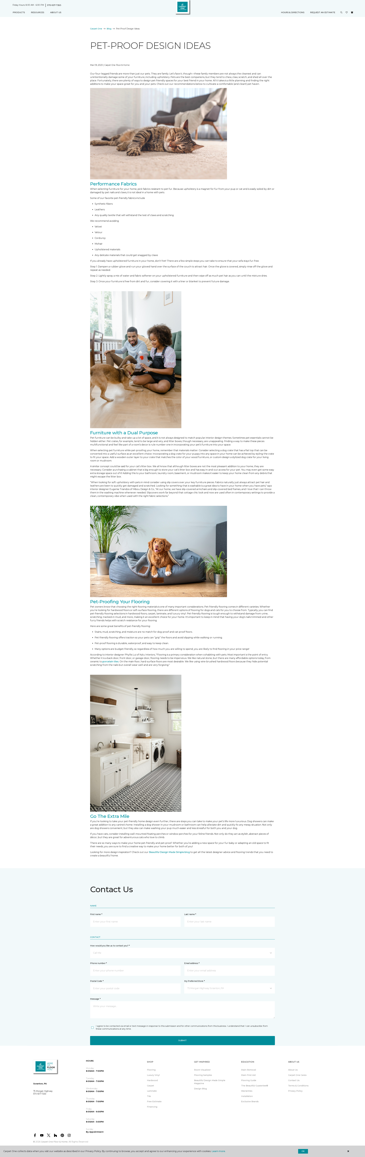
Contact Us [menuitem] (294, 1080)
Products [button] (19, 12)
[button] (341, 12)
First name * (96, 914)
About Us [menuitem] (293, 1070)
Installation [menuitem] (247, 1096)
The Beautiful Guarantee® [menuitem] (254, 1085)
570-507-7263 (54, 5)
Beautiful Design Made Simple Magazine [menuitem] (209, 1082)
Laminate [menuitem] (152, 1091)
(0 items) (352, 12)
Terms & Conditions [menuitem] (298, 1085)
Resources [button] (37, 12)
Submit (182, 1040)
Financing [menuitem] (152, 1106)
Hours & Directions (292, 12)
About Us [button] (55, 12)
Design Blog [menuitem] (200, 1088)
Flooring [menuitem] (151, 1070)
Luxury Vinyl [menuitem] (153, 1075)
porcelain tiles (111, 661)
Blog (109, 28)
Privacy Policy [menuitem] (295, 1091)
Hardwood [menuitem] (152, 1080)
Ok (303, 1151)
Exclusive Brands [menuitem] (250, 1101)
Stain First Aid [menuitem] (248, 1075)
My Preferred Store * (194, 981)
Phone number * (98, 963)
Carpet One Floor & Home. (54, 1141)
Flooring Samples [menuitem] (203, 1075)
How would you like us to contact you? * (110, 946)
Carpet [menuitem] (150, 1085)
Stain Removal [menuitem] (248, 1070)
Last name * (190, 914)
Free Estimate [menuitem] (154, 1101)
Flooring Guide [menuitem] (248, 1080)
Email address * (191, 963)
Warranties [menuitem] (246, 1091)
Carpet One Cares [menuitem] (297, 1075)
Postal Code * (96, 981)
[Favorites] (346, 12)
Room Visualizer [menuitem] (202, 1070)
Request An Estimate (322, 12)
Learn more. (218, 1151)
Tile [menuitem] (149, 1096)
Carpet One (96, 28)
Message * (95, 999)
